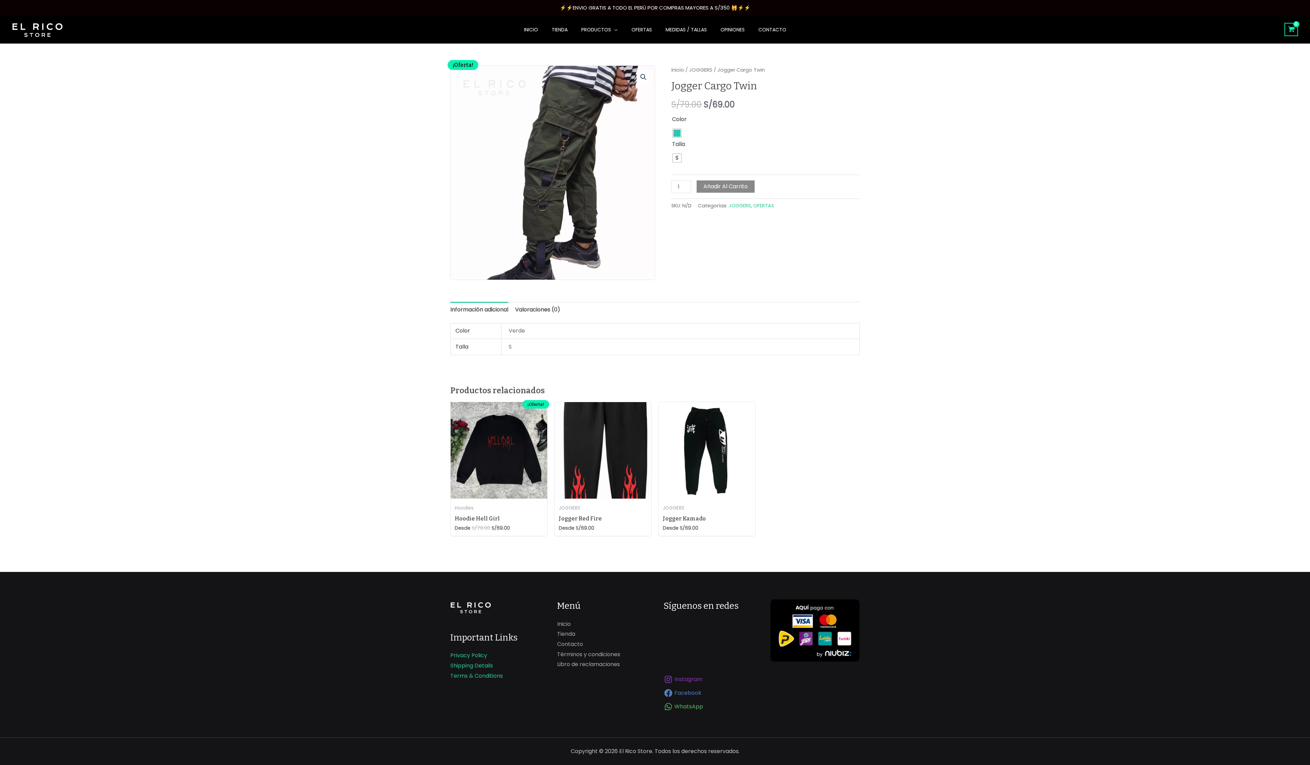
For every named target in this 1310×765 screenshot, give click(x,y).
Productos (596, 29)
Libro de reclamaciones (588, 664)
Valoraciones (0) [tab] (537, 309)
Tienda (560, 29)
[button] (643, 77)
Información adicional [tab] (479, 309)
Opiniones (732, 29)
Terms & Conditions (476, 676)
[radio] (677, 133)
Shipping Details (471, 666)
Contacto (772, 29)
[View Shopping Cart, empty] (1291, 29)
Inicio (531, 29)
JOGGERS (700, 70)
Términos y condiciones (588, 654)
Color (679, 119)
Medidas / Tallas (686, 29)
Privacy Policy (468, 655)
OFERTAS (641, 29)
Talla (678, 144)
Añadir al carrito (725, 186)
